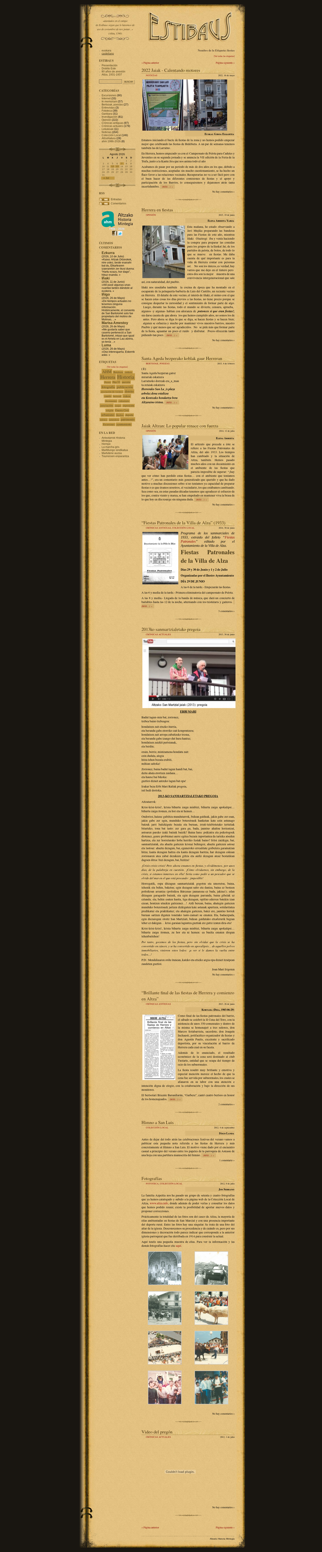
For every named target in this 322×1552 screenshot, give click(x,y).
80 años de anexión (113, 71)
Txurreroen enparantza (115, 456)
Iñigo (106, 294)
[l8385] (165, 1324)
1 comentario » (227, 1160)
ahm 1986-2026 (111, 141)
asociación (106, 405)
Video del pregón (157, 1432)
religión (109, 410)
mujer (118, 405)
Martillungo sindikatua (115, 450)
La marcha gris (110, 447)
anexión (126, 382)
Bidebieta (118, 372)
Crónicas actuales (158, 634)
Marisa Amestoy (115, 323)
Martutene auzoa (112, 453)
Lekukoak (107, 129)
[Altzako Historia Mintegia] (117, 229)
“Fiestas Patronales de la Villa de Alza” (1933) (183, 522)
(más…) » (167, 186)
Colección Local (183, 527)
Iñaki (106, 278)
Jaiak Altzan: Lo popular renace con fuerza (180, 426)
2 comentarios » (226, 1104)
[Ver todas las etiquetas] (224, 56)
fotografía (108, 387)
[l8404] (165, 1363)
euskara (106, 50)
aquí (178, 1246)
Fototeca (152, 1183)
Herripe (106, 443)
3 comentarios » (226, 611)
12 (112, 166)
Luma (106, 345)
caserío (107, 396)
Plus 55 (116, 382)
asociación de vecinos (112, 391)
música (103, 419)
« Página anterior (150, 62)
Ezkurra (108, 253)
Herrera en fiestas (157, 210)
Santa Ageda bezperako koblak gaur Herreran (182, 358)
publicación (125, 387)
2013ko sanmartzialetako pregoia (171, 629)
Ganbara (107, 113)
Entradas (116, 199)
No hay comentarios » (223, 191)
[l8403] (211, 1324)
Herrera (107, 377)
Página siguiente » (225, 62)
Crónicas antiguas (158, 527)
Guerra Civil (122, 410)
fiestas (120, 415)
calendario (124, 401)
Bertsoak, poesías (158, 363)
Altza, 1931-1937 (112, 74)
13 (117, 166)
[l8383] (211, 1284)
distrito (129, 391)
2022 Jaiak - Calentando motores (171, 70)
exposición (128, 405)
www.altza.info (159, 1203)
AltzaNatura (109, 138)
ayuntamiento (124, 424)
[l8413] (211, 1363)
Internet (106, 98)
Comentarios (118, 203)
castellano (108, 53)
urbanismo (107, 415)
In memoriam (109, 101)
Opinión (151, 214)
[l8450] (165, 1284)
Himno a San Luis (158, 1122)
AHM (106, 371)
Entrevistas (108, 107)
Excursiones (109, 95)
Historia (125, 376)
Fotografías (152, 1178)
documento (111, 401)
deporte (129, 415)
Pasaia (107, 382)
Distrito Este (109, 68)
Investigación (109, 116)
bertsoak (117, 396)
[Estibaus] (190, 47)
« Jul (106, 178)
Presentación (109, 65)
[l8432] (211, 1403)
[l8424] (165, 1403)
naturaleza (114, 419)
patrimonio (127, 419)
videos (126, 396)
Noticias (151, 75)
